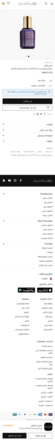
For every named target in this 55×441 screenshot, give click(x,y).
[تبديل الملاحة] (51, 3)
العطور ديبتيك (47, 225)
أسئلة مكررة (48, 329)
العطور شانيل (47, 211)
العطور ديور (47, 207)
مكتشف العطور (46, 357)
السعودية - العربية (45, 405)
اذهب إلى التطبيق (14, 436)
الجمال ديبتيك (47, 215)
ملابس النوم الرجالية (45, 257)
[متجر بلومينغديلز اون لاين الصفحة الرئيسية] (27, 3)
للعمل (26, 321)
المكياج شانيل (47, 234)
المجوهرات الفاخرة (45, 261)
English (45, 279)
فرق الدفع (48, 325)
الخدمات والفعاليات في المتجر (44, 351)
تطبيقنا (26, 312)
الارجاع (50, 321)
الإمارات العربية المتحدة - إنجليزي (43, 380)
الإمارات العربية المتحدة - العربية (43, 386)
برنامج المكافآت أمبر (45, 368)
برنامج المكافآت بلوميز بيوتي (44, 363)
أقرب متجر (25, 308)
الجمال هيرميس (46, 238)
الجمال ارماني (47, 229)
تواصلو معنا (48, 304)
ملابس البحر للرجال (45, 265)
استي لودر (48, 65)
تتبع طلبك (48, 317)
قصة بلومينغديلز (23, 304)
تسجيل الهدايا (47, 346)
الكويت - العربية (46, 397)
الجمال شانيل (47, 198)
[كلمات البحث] (46, 3)
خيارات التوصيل (46, 308)
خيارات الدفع (47, 312)
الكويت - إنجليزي (46, 392)
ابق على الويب (40, 436)
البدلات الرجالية (47, 248)
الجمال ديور (48, 202)
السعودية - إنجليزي (45, 401)
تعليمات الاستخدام (22, 329)
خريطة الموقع (24, 334)
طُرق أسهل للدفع (22, 317)
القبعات (49, 252)
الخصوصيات (24, 325)
